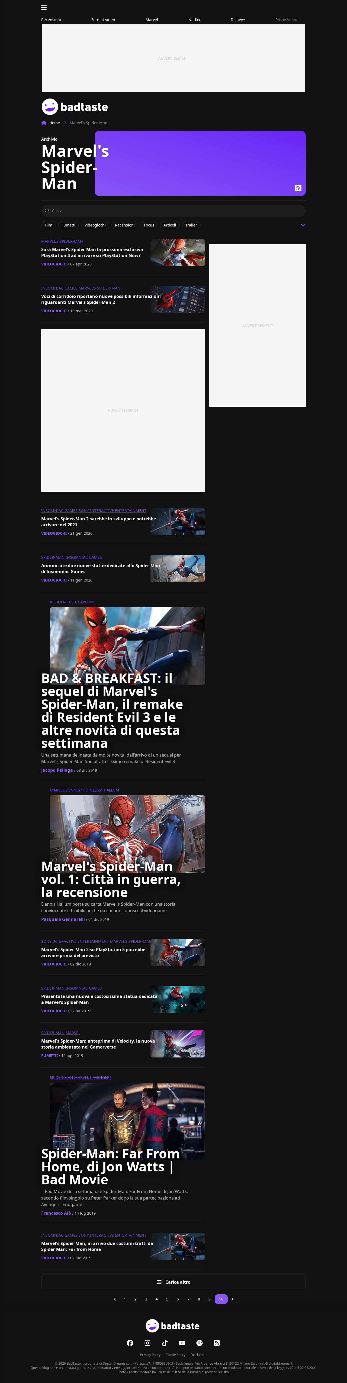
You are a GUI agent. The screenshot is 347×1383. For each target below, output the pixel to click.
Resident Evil (63, 602)
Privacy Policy (150, 1354)
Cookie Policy (175, 1354)
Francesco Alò (56, 1213)
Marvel (57, 790)
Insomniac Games (59, 288)
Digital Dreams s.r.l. (117, 1363)
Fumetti (49, 1055)
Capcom (86, 602)
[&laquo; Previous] (115, 1299)
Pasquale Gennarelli (63, 919)
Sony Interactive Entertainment (112, 510)
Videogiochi (54, 264)
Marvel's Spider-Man (62, 241)
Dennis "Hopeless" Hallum (92, 790)
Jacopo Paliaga (57, 770)
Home (54, 122)
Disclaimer (199, 1354)
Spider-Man (53, 557)
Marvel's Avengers (93, 1077)
